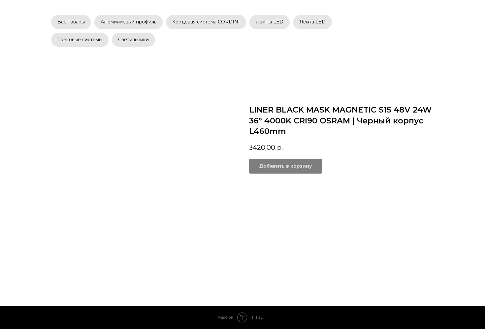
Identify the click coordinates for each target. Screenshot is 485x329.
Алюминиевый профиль (128, 22)
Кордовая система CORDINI (206, 22)
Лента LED (312, 22)
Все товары (71, 22)
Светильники (133, 40)
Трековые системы (79, 40)
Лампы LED (269, 22)
